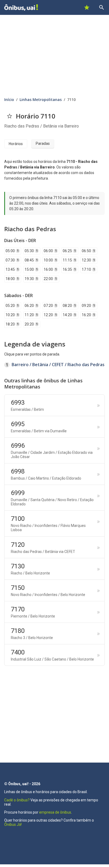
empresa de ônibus (55, 812)
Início (9, 99)
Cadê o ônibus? (17, 800)
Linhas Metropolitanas (41, 99)
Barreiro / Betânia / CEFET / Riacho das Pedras (58, 364)
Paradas (43, 143)
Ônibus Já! (13, 824)
